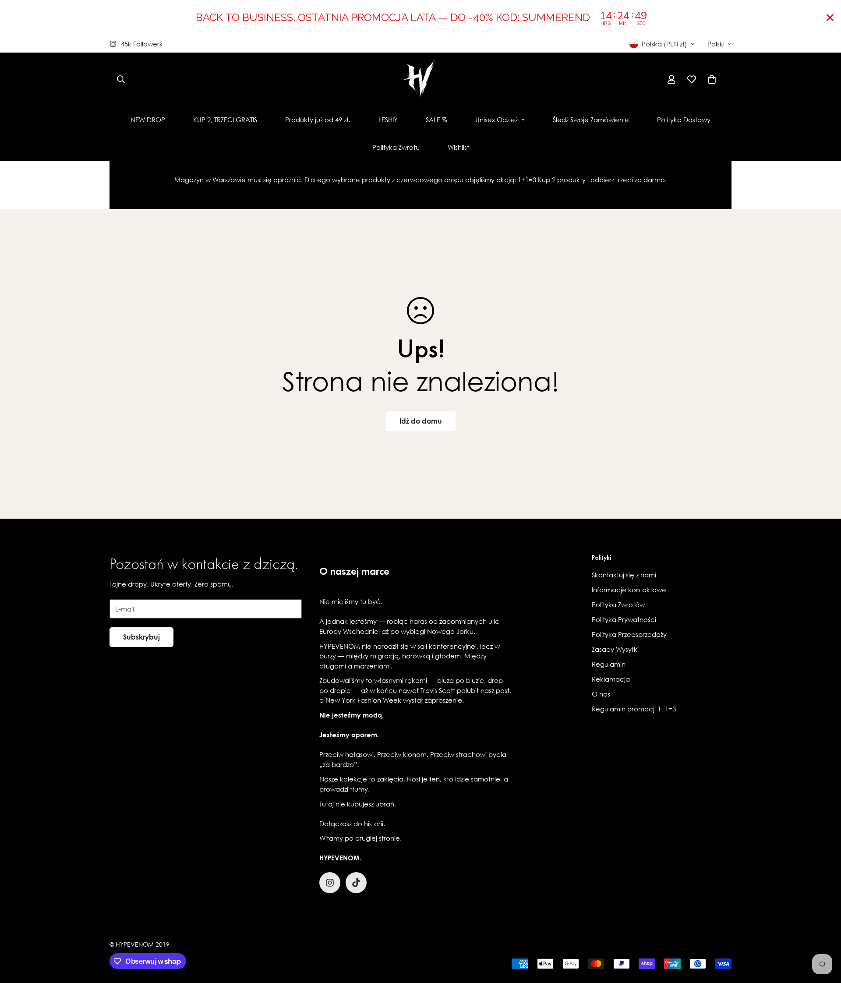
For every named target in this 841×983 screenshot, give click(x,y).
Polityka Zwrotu (396, 147)
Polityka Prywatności (624, 619)
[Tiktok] (356, 882)
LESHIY (388, 120)
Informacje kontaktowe (629, 590)
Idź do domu (420, 421)
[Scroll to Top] (824, 935)
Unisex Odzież (496, 120)
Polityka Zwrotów (618, 604)
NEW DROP (148, 120)
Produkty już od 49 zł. (317, 120)
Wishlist (458, 147)
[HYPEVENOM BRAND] (420, 79)
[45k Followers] (329, 882)
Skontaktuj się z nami (624, 575)
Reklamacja (611, 679)
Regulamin (608, 664)
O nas (601, 694)
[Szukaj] (121, 79)
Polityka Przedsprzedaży (629, 634)
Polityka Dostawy (683, 120)
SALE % (436, 120)
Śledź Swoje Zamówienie (591, 120)
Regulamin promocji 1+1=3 (634, 709)
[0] (712, 79)
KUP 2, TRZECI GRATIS (225, 120)
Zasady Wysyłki (615, 649)
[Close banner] (830, 17)
